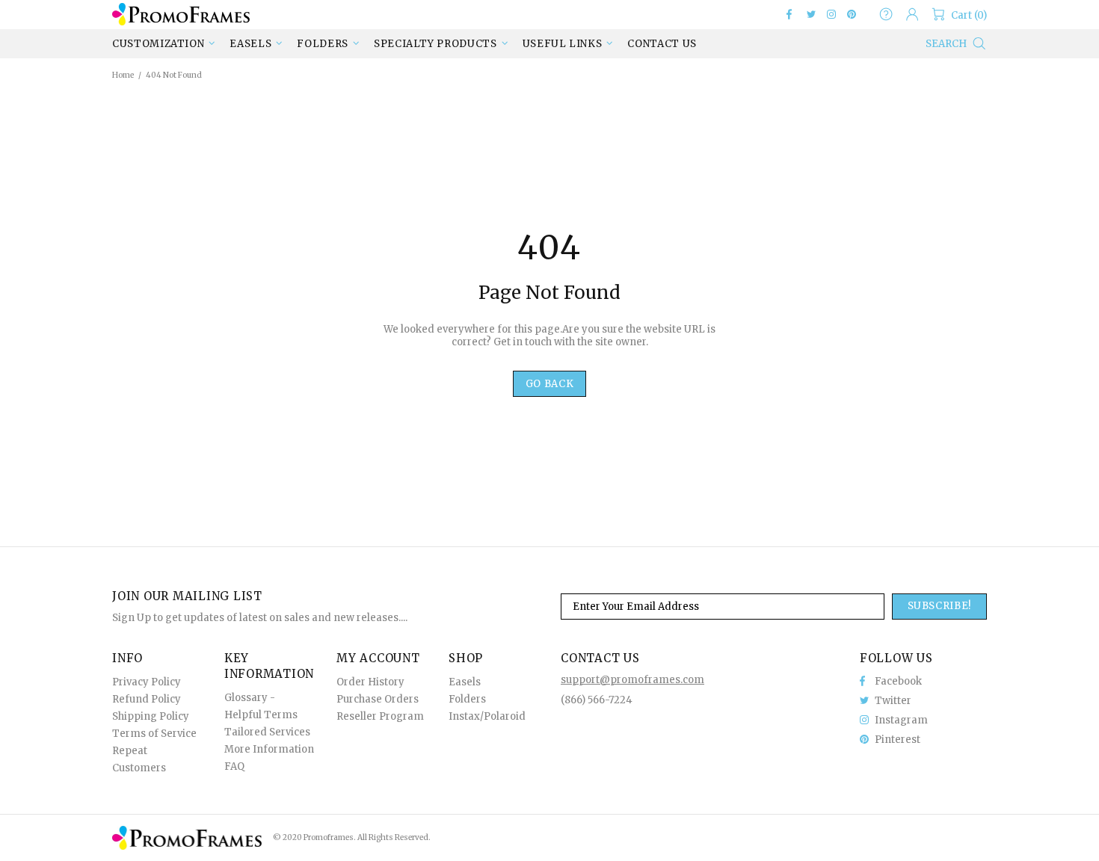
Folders (467, 699)
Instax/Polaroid (487, 716)
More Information (269, 749)
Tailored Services (267, 732)
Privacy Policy (146, 682)
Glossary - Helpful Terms (261, 706)
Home (123, 75)
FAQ (234, 766)
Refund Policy (146, 699)
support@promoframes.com (632, 679)
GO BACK (550, 383)
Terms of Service (154, 733)
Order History (370, 682)
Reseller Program (380, 716)
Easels (465, 682)
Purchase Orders (377, 699)
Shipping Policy (150, 716)
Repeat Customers (139, 759)
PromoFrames (181, 14)
